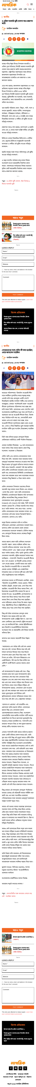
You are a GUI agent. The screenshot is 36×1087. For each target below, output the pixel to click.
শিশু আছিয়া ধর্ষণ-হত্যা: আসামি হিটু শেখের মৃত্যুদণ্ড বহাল (23, 236)
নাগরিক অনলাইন (12, 28)
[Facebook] (19, 39)
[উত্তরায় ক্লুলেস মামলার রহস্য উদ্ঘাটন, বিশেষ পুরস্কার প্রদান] (7, 225)
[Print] (10, 39)
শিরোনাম (16, 239)
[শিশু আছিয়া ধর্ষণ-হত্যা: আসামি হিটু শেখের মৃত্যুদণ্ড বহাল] (7, 237)
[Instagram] (20, 1068)
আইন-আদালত (17, 228)
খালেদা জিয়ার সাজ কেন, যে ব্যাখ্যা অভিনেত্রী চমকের (16, 329)
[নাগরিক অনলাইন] (4, 28)
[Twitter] (25, 1068)
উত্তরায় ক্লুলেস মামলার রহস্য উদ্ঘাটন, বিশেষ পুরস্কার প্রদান (21, 224)
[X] (23, 39)
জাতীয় (6, 17)
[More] (28, 39)
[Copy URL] (14, 39)
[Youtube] (16, 1068)
